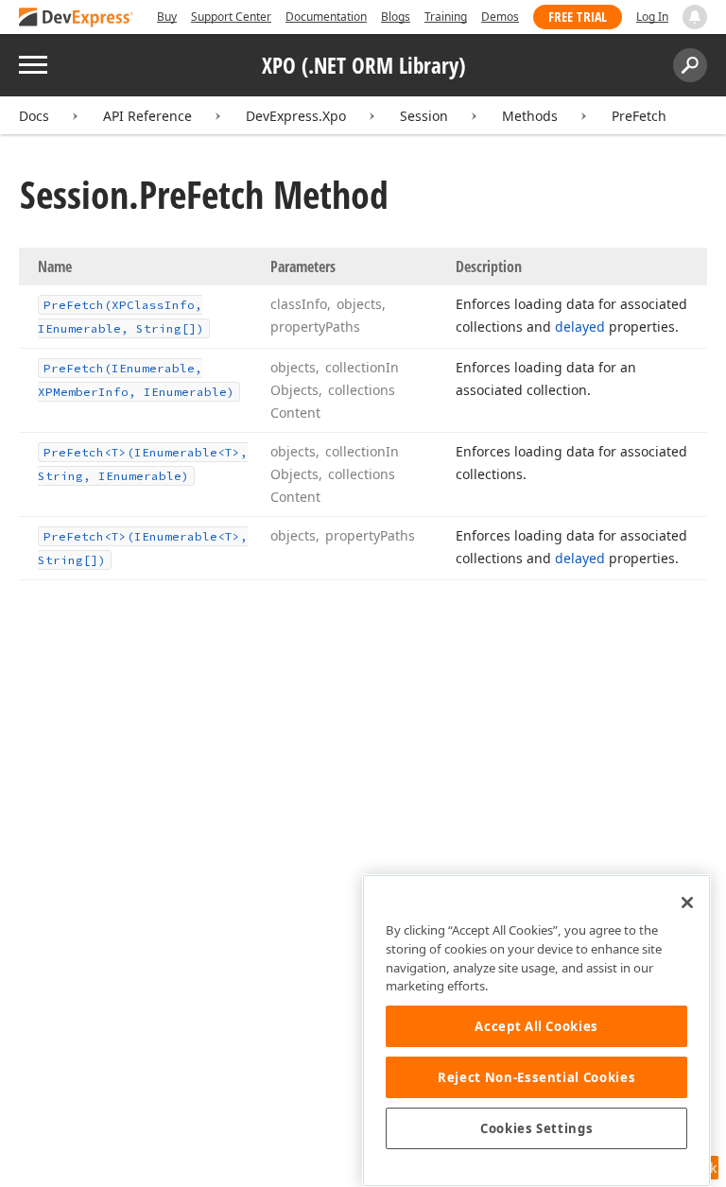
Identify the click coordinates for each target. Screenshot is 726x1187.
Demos (500, 17)
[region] (536, 1030)
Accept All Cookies (536, 1026)
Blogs (395, 17)
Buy (167, 17)
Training (445, 17)
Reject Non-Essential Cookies (536, 1077)
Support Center (231, 17)
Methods (530, 116)
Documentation (326, 17)
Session (424, 116)
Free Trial (577, 17)
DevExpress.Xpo (296, 116)
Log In (652, 17)
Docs (34, 116)
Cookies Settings (537, 1128)
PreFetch (639, 116)
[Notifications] (695, 17)
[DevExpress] (76, 18)
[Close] (687, 902)
